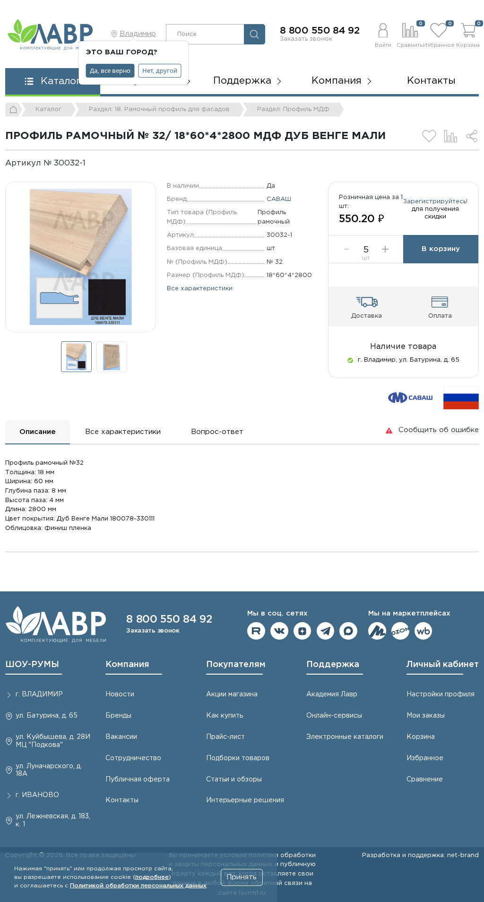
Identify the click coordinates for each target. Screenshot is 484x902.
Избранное (424, 758)
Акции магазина (232, 694)
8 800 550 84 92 (320, 30)
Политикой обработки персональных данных (138, 885)
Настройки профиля (440, 694)
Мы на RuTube (256, 631)
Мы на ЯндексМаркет (377, 631)
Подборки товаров (237, 758)
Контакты (431, 81)
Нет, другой (159, 70)
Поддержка (332, 664)
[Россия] (461, 397)
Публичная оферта (137, 779)
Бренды (118, 716)
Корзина (420, 737)
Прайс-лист (225, 737)
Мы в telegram (326, 631)
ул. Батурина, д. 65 (47, 716)
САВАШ (279, 199)
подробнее (152, 877)
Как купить (224, 716)
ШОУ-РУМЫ (32, 664)
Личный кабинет (442, 664)
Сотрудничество (133, 758)
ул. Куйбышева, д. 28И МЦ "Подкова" (53, 741)
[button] (383, 34)
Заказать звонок (306, 39)
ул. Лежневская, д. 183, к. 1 (53, 820)
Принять (241, 877)
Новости (119, 694)
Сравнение (424, 779)
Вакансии (121, 737)
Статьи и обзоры (234, 779)
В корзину (441, 249)
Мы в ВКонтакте (279, 631)
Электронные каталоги (344, 737)
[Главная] (13, 110)
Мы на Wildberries (423, 631)
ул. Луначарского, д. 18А (49, 770)
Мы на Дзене (302, 631)
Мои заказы (425, 716)
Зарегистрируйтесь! (435, 201)
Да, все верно (110, 70)
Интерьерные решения (245, 800)
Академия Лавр (331, 694)
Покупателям (236, 664)
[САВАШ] (410, 397)
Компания (127, 664)
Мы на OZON (400, 631)
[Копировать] (93, 163)
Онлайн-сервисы (334, 716)
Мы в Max (348, 631)
